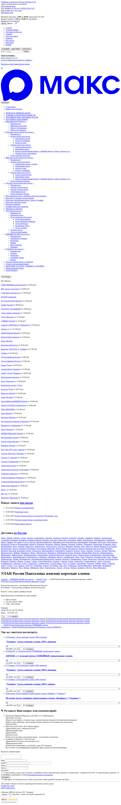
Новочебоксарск (19, 557)
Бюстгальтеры (16, 245)
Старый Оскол (44, 563)
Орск (109, 557)
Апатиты (72, 538)
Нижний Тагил (71, 555)
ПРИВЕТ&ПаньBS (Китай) (12, 434)
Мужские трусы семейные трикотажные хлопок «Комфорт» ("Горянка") (43, 698)
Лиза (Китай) (6, 413)
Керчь (58, 549)
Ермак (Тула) (6, 365)
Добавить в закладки (9, 2)
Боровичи (111, 540)
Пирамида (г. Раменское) (11, 425)
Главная (9, 28)
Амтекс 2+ (5, 329)
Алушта (30, 538)
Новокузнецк (83, 555)
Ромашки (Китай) (8, 446)
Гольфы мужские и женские (17, 207)
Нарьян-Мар (87, 553)
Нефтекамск (6, 555)
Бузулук (25, 542)
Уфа (60, 566)
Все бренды (6, 277)
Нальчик (77, 553)
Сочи (24, 563)
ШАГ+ (3, 490)
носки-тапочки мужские (20, 156)
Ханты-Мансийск (85, 566)
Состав (8, 602)
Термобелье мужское (18, 238)
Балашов (31, 540)
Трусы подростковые (18, 232)
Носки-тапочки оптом (15, 268)
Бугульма (17, 542)
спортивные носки (22, 139)
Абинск (16, 538)
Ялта (95, 568)
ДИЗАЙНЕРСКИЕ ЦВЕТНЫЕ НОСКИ (22, 117)
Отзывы (9, 34)
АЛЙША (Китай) (8, 321)
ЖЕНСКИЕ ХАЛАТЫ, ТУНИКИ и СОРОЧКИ (25, 266)
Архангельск (107, 538)
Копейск (109, 549)
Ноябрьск (52, 557)
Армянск (97, 538)
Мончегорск (42, 553)
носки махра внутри (23, 147)
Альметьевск (39, 538)
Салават (27, 561)
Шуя (41, 568)
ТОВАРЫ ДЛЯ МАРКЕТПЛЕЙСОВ (21, 115)
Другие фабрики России (11, 361)
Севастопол (78, 561)
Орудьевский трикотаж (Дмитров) (14, 421)
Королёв (4, 551)
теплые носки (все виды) (20, 145)
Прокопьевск (76, 559)
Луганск (97, 551)
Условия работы (12, 30)
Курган (77, 551)
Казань (114, 546)
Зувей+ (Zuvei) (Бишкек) (11, 373)
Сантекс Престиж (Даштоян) (12, 454)
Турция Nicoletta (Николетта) (12, 482)
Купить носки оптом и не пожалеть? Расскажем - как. (36, 516)
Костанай (12, 551)
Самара (34, 561)
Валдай (33, 542)
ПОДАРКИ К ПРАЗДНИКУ (17, 119)
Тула (15, 566)
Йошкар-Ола (105, 546)
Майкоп (17, 553)
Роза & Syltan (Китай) (9, 442)
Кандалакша (41, 549)
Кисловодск (73, 549)
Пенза (114, 557)
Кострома (21, 551)
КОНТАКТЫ (26, 49)
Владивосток (71, 542)
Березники (72, 540)
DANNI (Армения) (8, 297)
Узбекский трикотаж (9, 486)
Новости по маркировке (24, 508)
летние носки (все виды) (20, 136)
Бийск (79, 540)
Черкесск (14, 568)
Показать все (15, 124)
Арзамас (80, 538)
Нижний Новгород (56, 555)
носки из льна (20, 143)
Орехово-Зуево (100, 557)
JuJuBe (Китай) (7, 305)
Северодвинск (90, 561)
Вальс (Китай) (6, 341)
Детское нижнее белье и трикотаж (19, 262)
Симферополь (6, 563)
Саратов (63, 561)
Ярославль (102, 568)
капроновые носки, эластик (26, 164)
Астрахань (5, 540)
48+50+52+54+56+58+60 (13, 610)
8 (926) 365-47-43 (27, 8)
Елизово (21, 546)
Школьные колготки (18, 126)
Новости (9, 38)
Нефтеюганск (17, 555)
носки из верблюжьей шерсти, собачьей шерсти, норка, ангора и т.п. (42, 151)
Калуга (15, 549)
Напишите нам (7, 13)
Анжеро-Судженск (60, 538)
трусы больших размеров (25, 221)
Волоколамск (23, 544)
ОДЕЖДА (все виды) (15, 249)
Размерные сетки (21, 512)
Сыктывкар (81, 563)
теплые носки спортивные (26, 153)
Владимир (93, 542)
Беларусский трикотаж (10, 337)
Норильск (43, 557)
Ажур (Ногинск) (7, 317)
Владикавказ (83, 542)
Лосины (13, 253)
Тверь (104, 563)
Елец (15, 546)
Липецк (89, 551)
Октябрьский (68, 557)
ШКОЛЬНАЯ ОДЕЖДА (16, 122)
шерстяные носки (22, 149)
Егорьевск (107, 544)
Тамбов (98, 563)
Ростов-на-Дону (111, 559)
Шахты (26, 568)
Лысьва (104, 551)
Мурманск (52, 553)
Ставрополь (32, 563)
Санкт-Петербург (45, 561)
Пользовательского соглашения (40, 775)
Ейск (114, 544)
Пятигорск (92, 559)
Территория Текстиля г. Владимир (14, 470)
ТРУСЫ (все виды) (14, 211)
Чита (21, 568)
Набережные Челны (65, 553)
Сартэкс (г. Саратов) (9, 458)
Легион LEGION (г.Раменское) (13, 405)
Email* (3, 763)
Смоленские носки (8, 466)
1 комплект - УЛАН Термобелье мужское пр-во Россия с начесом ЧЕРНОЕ (31, 627)
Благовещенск (100, 540)
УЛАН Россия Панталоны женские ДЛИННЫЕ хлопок (25, 625)
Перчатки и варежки (14, 209)
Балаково (14, 540)
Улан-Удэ (29, 566)
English (8, 45)
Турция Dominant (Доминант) (13, 478)
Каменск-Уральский (27, 549)
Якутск (89, 568)
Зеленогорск (40, 546)
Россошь (101, 559)
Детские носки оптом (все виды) (20, 183)
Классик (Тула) (7, 389)
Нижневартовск (30, 555)
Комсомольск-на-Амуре (95, 549)
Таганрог (90, 563)
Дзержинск (87, 544)
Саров (70, 561)
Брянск (10, 542)
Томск (3, 566)
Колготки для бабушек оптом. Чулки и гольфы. (25, 200)
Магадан (111, 551)
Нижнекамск (42, 555)
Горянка (4, 353)
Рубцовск (5, 561)
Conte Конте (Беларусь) (10, 293)
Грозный (71, 544)
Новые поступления (14, 109)
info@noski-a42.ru (8, 788)
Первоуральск (6, 559)
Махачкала (25, 553)
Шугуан (4, 494)
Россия (16, 21)
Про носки (10, 40)
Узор (7, 604)
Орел (82, 557)
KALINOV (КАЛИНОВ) (11, 309)
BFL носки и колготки (10, 289)
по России (20, 532)
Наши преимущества (23, 524)
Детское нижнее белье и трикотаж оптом (31, 520)
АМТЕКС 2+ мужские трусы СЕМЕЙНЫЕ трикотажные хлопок (39, 656)
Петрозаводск (24, 559)
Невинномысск (106, 553)
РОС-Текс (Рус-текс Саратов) (13, 450)
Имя (3, 761)
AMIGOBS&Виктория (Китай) (13, 285)
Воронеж (40, 544)
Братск (3, 542)
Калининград (6, 549)
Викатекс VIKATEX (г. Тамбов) (14, 349)
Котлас (28, 551)
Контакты (10, 43)
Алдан (23, 538)
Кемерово (51, 549)
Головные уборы (17, 258)
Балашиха (23, 540)
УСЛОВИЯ (5, 49)
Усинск (46, 566)
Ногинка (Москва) (8, 417)
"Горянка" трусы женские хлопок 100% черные (30, 684)
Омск (77, 557)
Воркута (32, 544)
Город (3, 765)
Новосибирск (6, 557)
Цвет (8, 600)
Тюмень (21, 566)
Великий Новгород (44, 542)
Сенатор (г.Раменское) (10, 462)
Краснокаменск (48, 551)
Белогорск (62, 540)
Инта (83, 546)
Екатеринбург (6, 546)
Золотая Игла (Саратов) (10, 369)
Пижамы (13, 247)
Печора (58, 559)
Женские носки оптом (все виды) (20, 158)
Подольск (66, 559)
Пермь (15, 559)
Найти (26, 51)
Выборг (57, 544)
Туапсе (9, 566)
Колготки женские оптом (16, 202)
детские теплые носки (19, 190)
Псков (84, 559)
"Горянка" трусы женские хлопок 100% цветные (31, 641)
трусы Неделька (21, 224)
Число (3, 768)
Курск (83, 551)
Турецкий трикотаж (9, 474)
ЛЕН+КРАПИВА (8, 409)
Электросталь (49, 568)
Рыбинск (13, 561)
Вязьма (64, 544)
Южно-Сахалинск (78, 568)
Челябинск (106, 566)
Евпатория (97, 544)
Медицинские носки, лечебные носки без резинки (26, 196)
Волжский (5, 544)
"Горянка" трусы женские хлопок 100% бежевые (31, 670)
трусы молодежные (23, 219)
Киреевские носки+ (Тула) (11, 385)
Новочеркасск (32, 557)
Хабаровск (72, 566)
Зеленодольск (51, 546)
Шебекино (34, 568)
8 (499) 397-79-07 (11, 10)
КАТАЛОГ (5, 103)
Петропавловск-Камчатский (42, 559)
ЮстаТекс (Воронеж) (9, 498)
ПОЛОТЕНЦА (12, 270)
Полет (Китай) (7, 429)
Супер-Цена (10, 107)
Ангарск (48, 538)
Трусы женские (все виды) (21, 217)
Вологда (13, 544)
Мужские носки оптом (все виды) (20, 132)
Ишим (96, 546)
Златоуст (61, 546)
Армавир (88, 538)
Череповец (5, 568)
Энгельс (66, 568)
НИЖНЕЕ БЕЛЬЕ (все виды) (18, 234)
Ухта (65, 566)
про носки (26, 502)
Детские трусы (16, 230)
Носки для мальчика (18, 128)
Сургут (65, 563)
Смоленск (17, 563)
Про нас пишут (12, 36)
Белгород (54, 540)
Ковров (81, 549)
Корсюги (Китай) (8, 393)
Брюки (13, 260)
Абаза (3, 538)
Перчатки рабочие (13, 204)
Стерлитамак (55, 563)
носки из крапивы (22, 141)
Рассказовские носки (9, 438)
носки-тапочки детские (19, 194)
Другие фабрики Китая (10, 357)
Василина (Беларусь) (9, 345)
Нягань (60, 557)
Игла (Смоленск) (8, 381)
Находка (96, 553)
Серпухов (106, 561)
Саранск (56, 561)
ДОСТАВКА (16, 49)
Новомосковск (96, 555)
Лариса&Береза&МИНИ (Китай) (14, 401)
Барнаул (38, 540)
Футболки (14, 241)
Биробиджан (88, 540)
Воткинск (49, 544)
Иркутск (89, 546)
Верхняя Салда (59, 542)
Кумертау (69, 551)
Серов (99, 561)
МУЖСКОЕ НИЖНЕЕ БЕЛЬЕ (18, 113)
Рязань (20, 561)
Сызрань (72, 563)
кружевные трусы (22, 226)
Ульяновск (38, 566)
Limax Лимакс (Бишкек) (10, 313)
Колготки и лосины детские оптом (20, 198)
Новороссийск (108, 555)
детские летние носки (19, 187)
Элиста (59, 568)
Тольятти (111, 563)
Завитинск (30, 546)
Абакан (9, 538)
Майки (13, 243)
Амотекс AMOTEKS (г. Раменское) (15, 325)
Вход (14, 6)
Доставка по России (14, 32)
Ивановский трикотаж (10, 377)
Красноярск (60, 551)
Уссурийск (54, 566)
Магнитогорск (7, 553)
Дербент (79, 544)
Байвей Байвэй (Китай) (10, 333)
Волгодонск (112, 542)
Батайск (46, 540)
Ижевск (77, 546)
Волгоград (102, 542)
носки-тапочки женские (20, 181)
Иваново (69, 546)
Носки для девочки (18, 130)
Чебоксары (97, 566)
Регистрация (6, 6)
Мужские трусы (16, 215)
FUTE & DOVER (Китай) (11, 301)
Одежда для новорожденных (17, 264)
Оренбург (89, 557)
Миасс (33, 553)
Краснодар (36, 551)
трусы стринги (21, 228)
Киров (64, 549)
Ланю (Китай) (6, 397)
